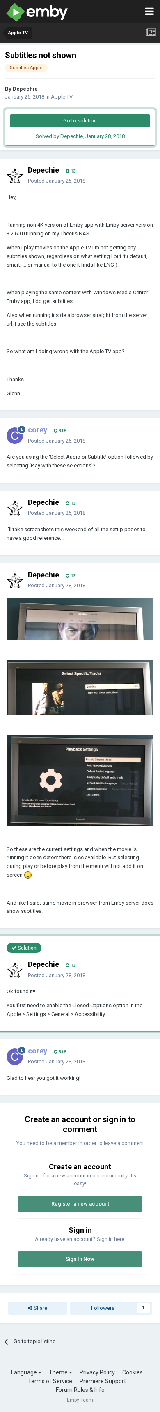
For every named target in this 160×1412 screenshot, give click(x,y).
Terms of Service (50, 1381)
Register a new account (80, 1204)
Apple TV (62, 97)
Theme (59, 1372)
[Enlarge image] (80, 619)
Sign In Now (80, 1259)
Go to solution (80, 120)
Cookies (132, 1372)
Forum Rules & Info (80, 1389)
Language (24, 1372)
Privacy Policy (97, 1372)
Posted (56, 181)
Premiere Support (103, 1381)
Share (39, 1308)
